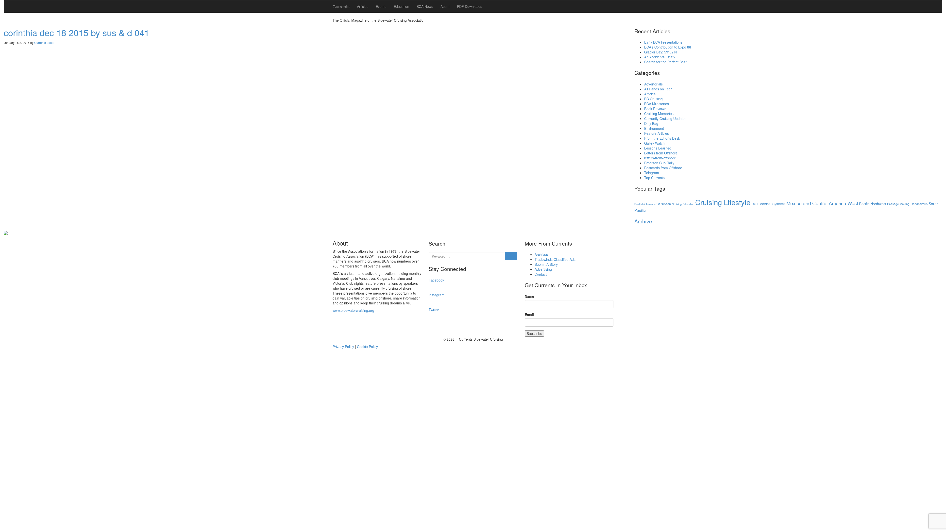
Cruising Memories (659, 113)
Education (401, 6)
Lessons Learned (657, 148)
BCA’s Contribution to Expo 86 (667, 47)
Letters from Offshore (660, 152)
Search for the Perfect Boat (665, 61)
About (445, 6)
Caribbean (664, 203)
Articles (362, 6)
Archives (541, 254)
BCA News (425, 6)
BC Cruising (653, 98)
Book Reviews (655, 108)
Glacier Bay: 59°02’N (660, 52)
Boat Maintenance (645, 204)
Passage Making (898, 204)
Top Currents (654, 177)
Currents (341, 6)
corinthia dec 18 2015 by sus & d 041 (76, 32)
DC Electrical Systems (768, 203)
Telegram (651, 172)
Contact (541, 274)
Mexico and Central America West (822, 203)
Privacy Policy (343, 346)
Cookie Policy (367, 346)
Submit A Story (546, 264)
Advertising (543, 269)
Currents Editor (44, 42)
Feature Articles (656, 133)
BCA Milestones (656, 103)
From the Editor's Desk (662, 138)
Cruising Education (683, 204)
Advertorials (653, 84)
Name (529, 296)
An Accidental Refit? (660, 56)
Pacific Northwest (872, 203)
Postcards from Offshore (663, 167)
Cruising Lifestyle (722, 202)
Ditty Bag (651, 123)
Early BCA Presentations (663, 42)
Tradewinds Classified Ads (555, 259)
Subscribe (534, 333)
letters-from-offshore (660, 157)
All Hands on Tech (658, 88)
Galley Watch (654, 143)
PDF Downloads (469, 6)
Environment (654, 128)
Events (381, 6)
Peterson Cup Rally (659, 162)
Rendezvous (919, 203)
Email (529, 314)
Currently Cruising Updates (665, 118)
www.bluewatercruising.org (353, 310)
